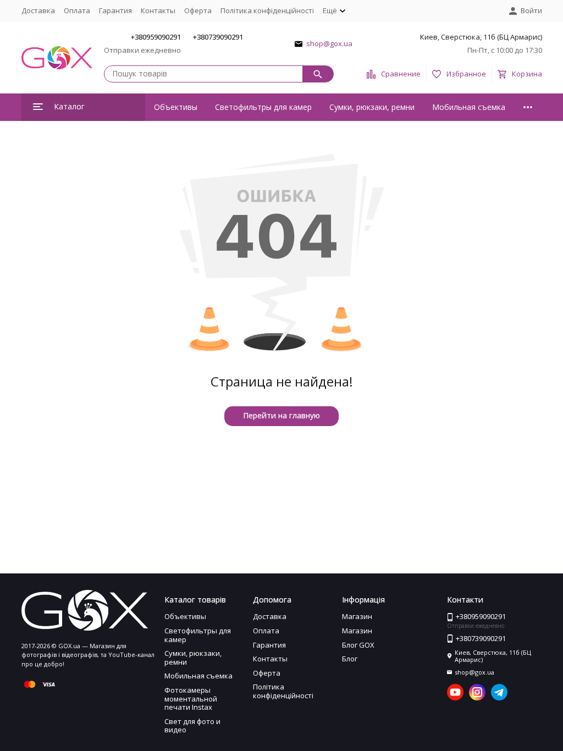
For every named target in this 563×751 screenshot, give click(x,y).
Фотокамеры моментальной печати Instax (190, 698)
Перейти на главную (281, 415)
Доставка (38, 10)
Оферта (198, 10)
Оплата (77, 10)
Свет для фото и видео (192, 725)
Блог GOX (358, 645)
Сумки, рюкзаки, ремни (372, 107)
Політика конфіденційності (267, 10)
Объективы (175, 107)
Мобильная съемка (468, 107)
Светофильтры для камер (263, 107)
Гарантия (115, 10)
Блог (349, 659)
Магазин (357, 616)
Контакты (158, 10)
